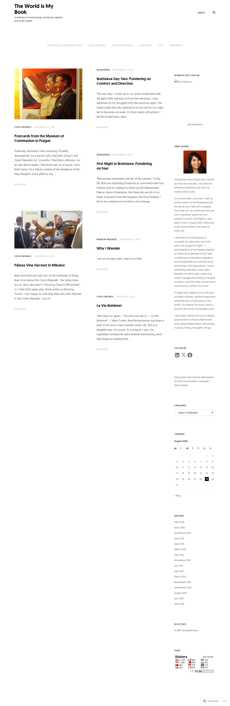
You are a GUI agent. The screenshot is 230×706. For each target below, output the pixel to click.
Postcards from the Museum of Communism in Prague (39, 138)
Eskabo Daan (194, 323)
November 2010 (182, 582)
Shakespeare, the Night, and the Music (127, 387)
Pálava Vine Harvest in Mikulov (39, 265)
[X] (183, 355)
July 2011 (178, 565)
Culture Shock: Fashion (115, 471)
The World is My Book (33, 9)
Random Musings (122, 45)
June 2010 (179, 603)
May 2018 (179, 521)
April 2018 (179, 527)
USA (160, 45)
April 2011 (179, 571)
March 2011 (180, 576)
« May (177, 495)
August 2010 (180, 593)
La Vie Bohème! (109, 305)
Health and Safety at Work (118, 551)
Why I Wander (108, 248)
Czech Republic (97, 45)
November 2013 (182, 532)
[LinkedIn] (177, 355)
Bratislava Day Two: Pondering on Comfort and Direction (124, 81)
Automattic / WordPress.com (64, 45)
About (201, 12)
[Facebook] (190, 355)
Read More (20, 184)
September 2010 (182, 587)
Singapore (146, 45)
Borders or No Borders (33, 346)
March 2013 (180, 549)
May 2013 (179, 543)
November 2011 (182, 560)
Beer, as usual (26, 506)
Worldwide (176, 45)
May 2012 (179, 554)
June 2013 (179, 538)
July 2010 (179, 598)
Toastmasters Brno (30, 426)
